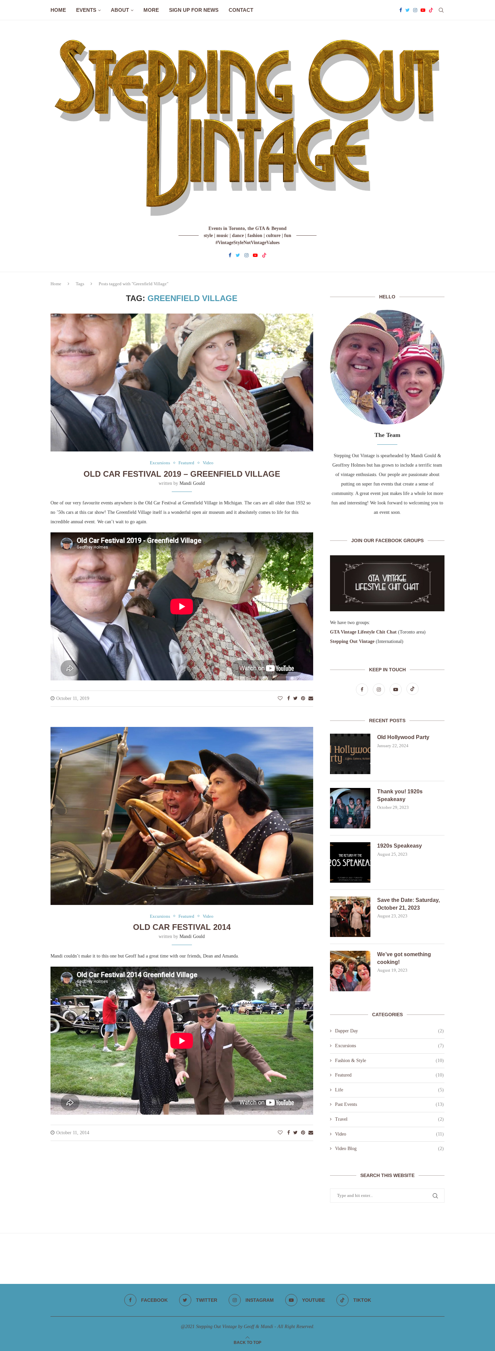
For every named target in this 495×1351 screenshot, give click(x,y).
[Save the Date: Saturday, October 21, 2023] (350, 917)
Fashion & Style (389, 1060)
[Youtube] (423, 10)
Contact (241, 10)
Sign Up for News (194, 10)
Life (389, 1089)
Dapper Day (389, 1030)
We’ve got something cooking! (404, 958)
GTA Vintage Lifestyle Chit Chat (363, 632)
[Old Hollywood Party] (350, 754)
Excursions (389, 1045)
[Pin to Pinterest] (303, 698)
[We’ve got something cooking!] (350, 971)
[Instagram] (415, 10)
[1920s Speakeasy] (350, 862)
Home (58, 10)
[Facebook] (400, 10)
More (151, 10)
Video (389, 1134)
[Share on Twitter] (295, 698)
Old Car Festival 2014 (182, 927)
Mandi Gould (192, 483)
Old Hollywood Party (403, 737)
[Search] (441, 10)
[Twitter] (407, 10)
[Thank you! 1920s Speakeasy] (350, 808)
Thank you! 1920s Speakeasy (400, 795)
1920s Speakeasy (399, 846)
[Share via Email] (310, 698)
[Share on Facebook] (288, 698)
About (120, 10)
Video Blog (389, 1148)
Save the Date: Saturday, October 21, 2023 (408, 903)
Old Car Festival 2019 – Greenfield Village (182, 473)
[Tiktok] (431, 10)
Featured (389, 1075)
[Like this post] (280, 698)
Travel (389, 1119)
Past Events (389, 1104)
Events (86, 10)
